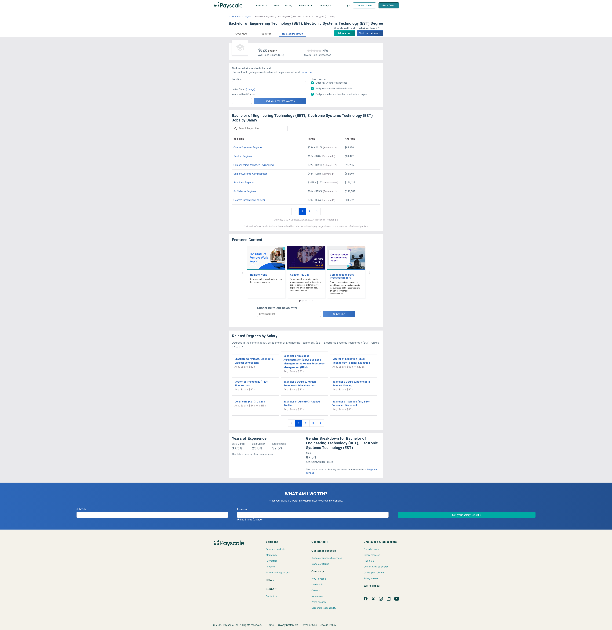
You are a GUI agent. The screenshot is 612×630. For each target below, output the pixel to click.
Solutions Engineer (243, 182)
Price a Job (344, 33)
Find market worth (370, 33)
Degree (248, 16)
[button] (241, 33)
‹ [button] (242, 272)
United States (235, 16)
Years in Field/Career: (244, 94)
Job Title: (81, 509)
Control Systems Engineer (247, 147)
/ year (271, 50)
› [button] (369, 272)
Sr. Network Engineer (245, 191)
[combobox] (269, 84)
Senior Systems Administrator (250, 173)
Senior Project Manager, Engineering (253, 165)
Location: (237, 79)
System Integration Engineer (249, 200)
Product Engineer (243, 156)
